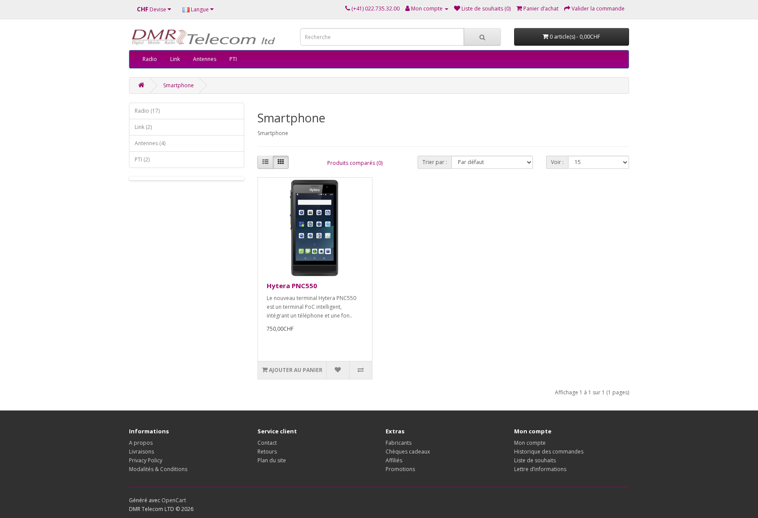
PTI (233, 59)
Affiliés (394, 460)
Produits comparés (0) (355, 163)
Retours (267, 451)
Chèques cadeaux (408, 451)
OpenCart (173, 500)
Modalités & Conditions (158, 469)
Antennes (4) (150, 143)
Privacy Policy (145, 460)
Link (175, 59)
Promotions (400, 469)
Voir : (557, 162)
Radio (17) (147, 110)
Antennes (204, 59)
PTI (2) (142, 159)
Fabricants (398, 443)
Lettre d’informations (540, 469)
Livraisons (141, 451)
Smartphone (178, 85)
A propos (141, 443)
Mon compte (530, 443)
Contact (267, 443)
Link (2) (143, 127)
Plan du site (271, 460)
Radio (150, 59)
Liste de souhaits (535, 460)
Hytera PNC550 (292, 285)
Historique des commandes (548, 451)
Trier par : (434, 162)
